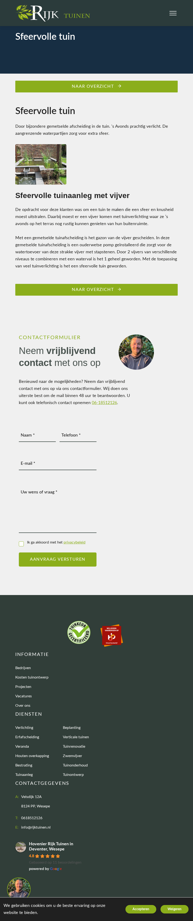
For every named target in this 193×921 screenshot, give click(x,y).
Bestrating (23, 765)
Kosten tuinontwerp (31, 677)
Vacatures (23, 696)
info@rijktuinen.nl (36, 827)
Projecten (23, 687)
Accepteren (141, 909)
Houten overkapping (32, 756)
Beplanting (71, 728)
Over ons (22, 705)
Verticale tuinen (76, 737)
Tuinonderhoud (75, 765)
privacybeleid (74, 542)
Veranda (22, 746)
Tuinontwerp (73, 775)
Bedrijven (23, 668)
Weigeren (174, 909)
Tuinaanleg (24, 775)
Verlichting (24, 728)
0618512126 (31, 818)
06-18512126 (104, 403)
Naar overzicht (93, 86)
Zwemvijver (72, 756)
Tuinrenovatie (74, 746)
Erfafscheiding (27, 737)
